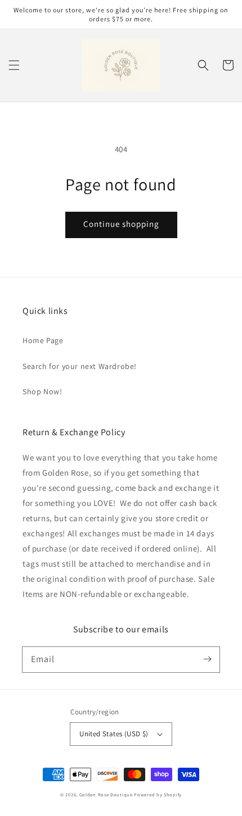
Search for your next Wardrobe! (80, 366)
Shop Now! (42, 391)
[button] (14, 65)
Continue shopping (121, 223)
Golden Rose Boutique (106, 794)
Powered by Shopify (158, 794)
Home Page (43, 340)
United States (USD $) (113, 733)
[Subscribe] (207, 659)
